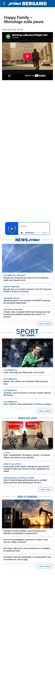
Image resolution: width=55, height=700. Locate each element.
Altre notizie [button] (45, 323)
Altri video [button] (46, 489)
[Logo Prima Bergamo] (27, 3)
